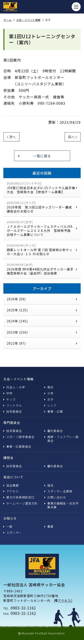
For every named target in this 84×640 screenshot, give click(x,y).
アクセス (12, 491)
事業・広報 (55, 411)
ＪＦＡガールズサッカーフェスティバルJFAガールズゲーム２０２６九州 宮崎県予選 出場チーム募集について (41, 228)
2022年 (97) (16, 343)
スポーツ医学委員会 (20, 437)
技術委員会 (14, 411)
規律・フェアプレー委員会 (63, 439)
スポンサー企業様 (59, 491)
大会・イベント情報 (28, 20)
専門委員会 (11, 422)
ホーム (8, 20)
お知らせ (10, 518)
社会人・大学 (15, 387)
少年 (50, 393)
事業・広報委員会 (18, 446)
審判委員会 (55, 431)
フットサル (14, 405)
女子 (50, 399)
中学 (9, 393)
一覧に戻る (42, 155)
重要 (50, 526)
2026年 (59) (16, 299)
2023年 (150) (17, 332)
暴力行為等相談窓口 (20, 497)
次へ (12, 137)
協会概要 (12, 485)
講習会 (8, 457)
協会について (13, 477)
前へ (71, 137)
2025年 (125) (17, 310)
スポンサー (14, 532)
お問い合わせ (56, 497)
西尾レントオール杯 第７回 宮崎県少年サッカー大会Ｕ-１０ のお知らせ (39, 249)
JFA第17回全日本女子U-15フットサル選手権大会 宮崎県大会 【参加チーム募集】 (41, 187)
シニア (52, 405)
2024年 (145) (17, 321)
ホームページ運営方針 (22, 503)
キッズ (11, 399)
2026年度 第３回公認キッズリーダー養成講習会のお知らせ (39, 207)
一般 (9, 526)
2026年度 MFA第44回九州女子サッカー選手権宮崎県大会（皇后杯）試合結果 (40, 269)
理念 (50, 485)
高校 (50, 387)
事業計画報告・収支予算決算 (63, 505)
